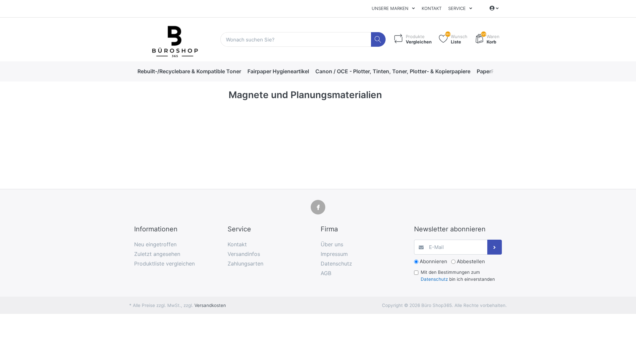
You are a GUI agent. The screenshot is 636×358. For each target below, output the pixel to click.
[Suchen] (378, 39)
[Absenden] (494, 247)
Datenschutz (434, 279)
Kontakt (432, 8)
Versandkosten (210, 305)
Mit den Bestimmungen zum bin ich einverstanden (458, 275)
